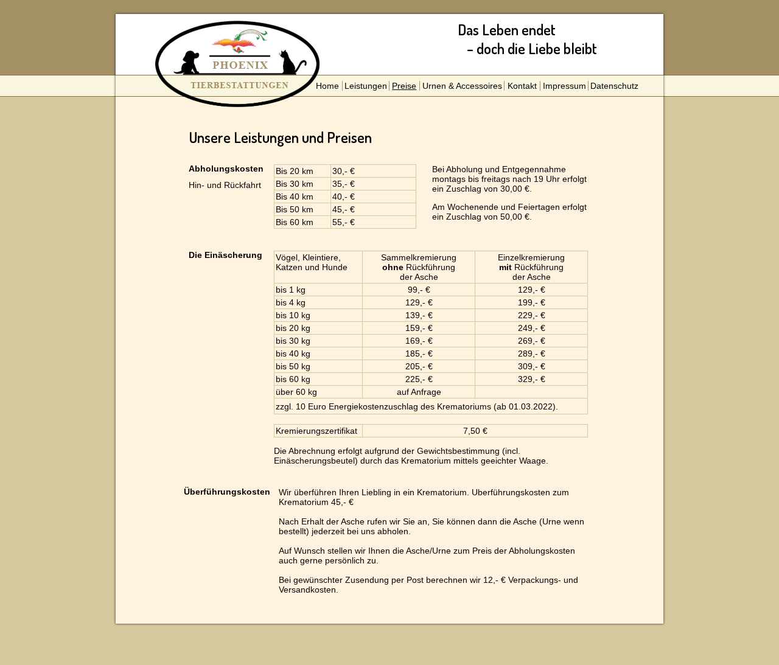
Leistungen (365, 86)
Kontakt (522, 86)
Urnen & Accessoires (462, 86)
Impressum (564, 86)
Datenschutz (614, 86)
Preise (404, 86)
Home (327, 86)
